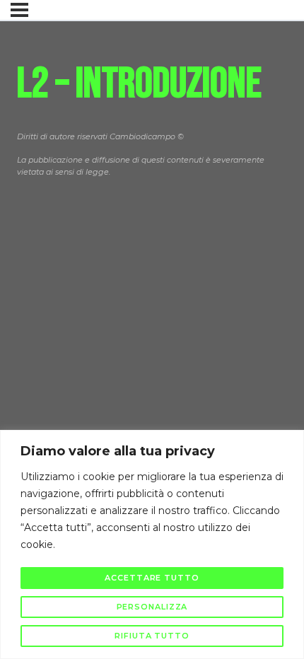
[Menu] (19, 10)
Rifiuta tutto (152, 636)
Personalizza (152, 607)
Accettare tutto (152, 578)
